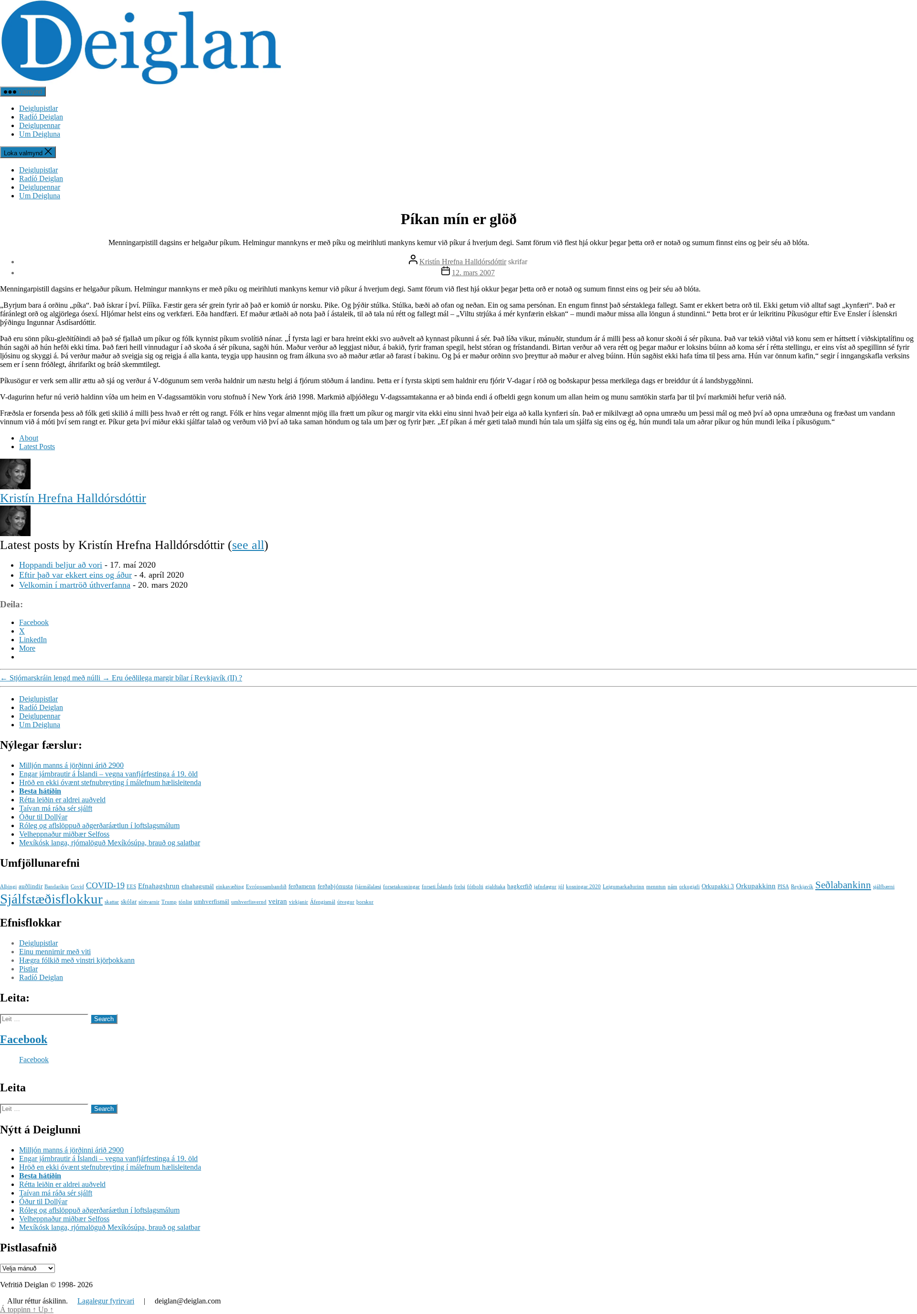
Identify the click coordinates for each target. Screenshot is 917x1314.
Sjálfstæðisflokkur (51, 898)
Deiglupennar (39, 125)
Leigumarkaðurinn (623, 886)
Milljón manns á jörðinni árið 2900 (71, 765)
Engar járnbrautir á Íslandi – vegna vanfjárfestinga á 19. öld (108, 774)
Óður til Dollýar (43, 817)
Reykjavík (802, 886)
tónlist (185, 902)
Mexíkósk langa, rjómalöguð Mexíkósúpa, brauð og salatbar (109, 843)
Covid (77, 886)
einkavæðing (230, 886)
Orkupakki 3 (718, 886)
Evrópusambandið (266, 886)
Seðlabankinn (843, 885)
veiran (277, 901)
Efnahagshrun (159, 886)
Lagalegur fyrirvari (105, 1301)
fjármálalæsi (368, 886)
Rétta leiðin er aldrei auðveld (62, 800)
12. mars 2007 (473, 273)
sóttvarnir (149, 902)
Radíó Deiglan (41, 117)
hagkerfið (519, 886)
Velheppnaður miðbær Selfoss (64, 834)
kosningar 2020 (583, 886)
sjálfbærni (884, 886)
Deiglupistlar (38, 108)
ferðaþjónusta (335, 886)
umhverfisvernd (249, 902)
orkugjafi (689, 886)
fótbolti (475, 886)
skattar (112, 902)
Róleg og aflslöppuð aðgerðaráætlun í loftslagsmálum (99, 825)
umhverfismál (211, 901)
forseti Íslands (437, 886)
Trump (169, 902)
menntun (656, 886)
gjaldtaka (495, 886)
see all (248, 545)
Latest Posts (37, 446)
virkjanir (298, 902)
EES (131, 886)
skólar (129, 901)
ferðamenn (302, 886)
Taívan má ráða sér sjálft (55, 808)
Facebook (23, 1039)
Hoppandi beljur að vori (60, 565)
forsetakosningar (401, 886)
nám (672, 886)
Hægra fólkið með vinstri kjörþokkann (77, 960)
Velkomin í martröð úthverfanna (74, 585)
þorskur (364, 902)
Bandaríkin (56, 886)
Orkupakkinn (756, 886)
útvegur (345, 902)
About (28, 438)
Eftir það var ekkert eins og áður (75, 575)
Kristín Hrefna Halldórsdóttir (462, 262)
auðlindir (31, 886)
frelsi (459, 886)
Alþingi (8, 886)
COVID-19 (105, 885)
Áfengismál (322, 902)
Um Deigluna (39, 134)
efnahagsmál (197, 886)
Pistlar (28, 969)
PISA (783, 886)
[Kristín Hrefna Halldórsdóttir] (15, 487)
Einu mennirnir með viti (55, 952)
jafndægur (545, 886)
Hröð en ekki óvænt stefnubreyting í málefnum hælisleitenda (110, 782)
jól (561, 886)
